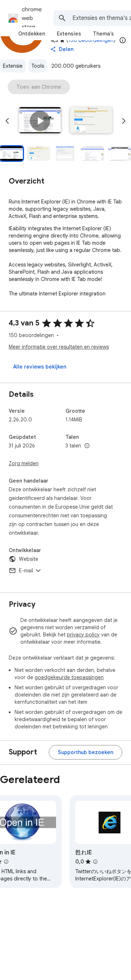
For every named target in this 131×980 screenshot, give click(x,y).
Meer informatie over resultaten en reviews (59, 347)
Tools (37, 66)
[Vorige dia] (7, 121)
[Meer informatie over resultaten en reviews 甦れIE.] (95, 861)
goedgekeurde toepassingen (69, 677)
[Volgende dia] (123, 121)
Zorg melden (24, 463)
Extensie (13, 66)
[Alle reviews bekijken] (40, 366)
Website (28, 559)
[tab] (31, 33)
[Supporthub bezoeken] (85, 752)
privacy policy (83, 634)
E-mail (26, 570)
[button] (40, 120)
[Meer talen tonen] (87, 446)
